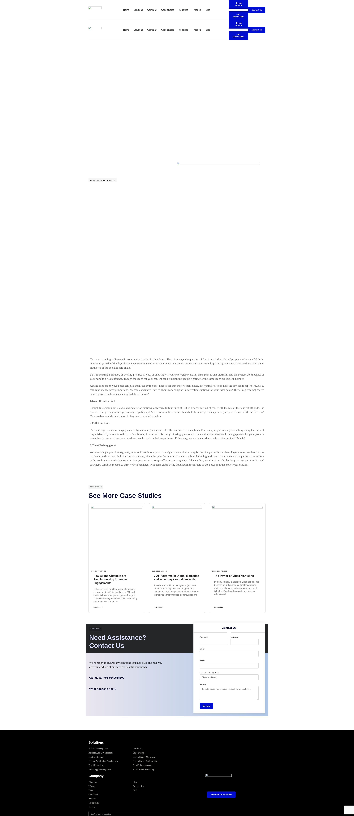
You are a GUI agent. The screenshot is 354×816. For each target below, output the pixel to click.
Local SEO (138, 748)
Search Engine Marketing (144, 757)
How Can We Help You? (209, 672)
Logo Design (138, 753)
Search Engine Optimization (145, 761)
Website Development (98, 748)
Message (203, 684)
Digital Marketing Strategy (102, 180)
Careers (91, 807)
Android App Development (100, 753)
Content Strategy (95, 757)
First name (204, 637)
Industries (183, 10)
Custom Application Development (103, 761)
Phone (202, 661)
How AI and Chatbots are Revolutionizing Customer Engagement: (110, 579)
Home (126, 10)
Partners (92, 798)
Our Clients (93, 794)
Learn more (98, 607)
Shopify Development (142, 765)
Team (90, 790)
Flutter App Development (99, 769)
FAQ (135, 790)
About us (92, 782)
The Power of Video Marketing (234, 575)
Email (202, 649)
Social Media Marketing (143, 769)
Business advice (98, 571)
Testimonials (93, 803)
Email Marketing (95, 765)
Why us (91, 786)
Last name (235, 637)
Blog (208, 10)
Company (152, 10)
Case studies (167, 10)
